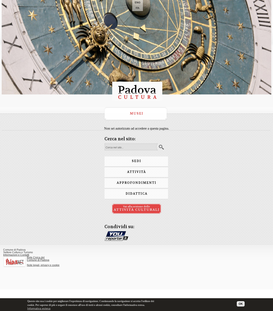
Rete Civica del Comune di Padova (38, 259)
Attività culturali (137, 208)
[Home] (137, 100)
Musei (136, 113)
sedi (136, 161)
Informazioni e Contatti (16, 254)
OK (241, 303)
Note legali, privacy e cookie (43, 265)
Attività (136, 172)
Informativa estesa (38, 308)
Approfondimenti (136, 183)
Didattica (137, 193)
